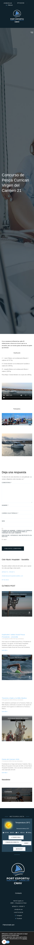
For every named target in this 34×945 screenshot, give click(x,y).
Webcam (10, 5)
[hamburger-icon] (32, 33)
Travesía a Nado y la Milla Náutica (14, 698)
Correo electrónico (10, 513)
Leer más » (5, 650)
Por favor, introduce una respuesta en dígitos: (17, 536)
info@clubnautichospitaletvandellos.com (12, 576)
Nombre (5, 505)
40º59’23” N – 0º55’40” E (8, 572)
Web (3, 521)
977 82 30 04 (20, 3)
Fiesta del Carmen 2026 (10, 759)
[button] (4, 445)
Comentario (7, 482)
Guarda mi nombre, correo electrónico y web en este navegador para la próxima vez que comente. (17, 532)
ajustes (24, 938)
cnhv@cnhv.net (8, 3)
